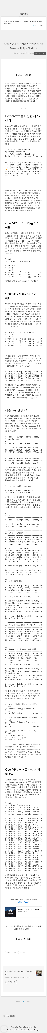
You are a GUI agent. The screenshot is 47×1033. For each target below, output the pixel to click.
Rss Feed (10, 1030)
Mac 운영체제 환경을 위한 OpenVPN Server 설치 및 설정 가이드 (23, 22)
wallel (34, 1027)
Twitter (18, 1030)
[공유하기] (12, 952)
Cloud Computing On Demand (18, 972)
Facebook (24, 1030)
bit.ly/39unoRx (24, 902)
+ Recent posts (8, 1016)
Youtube (31, 1030)
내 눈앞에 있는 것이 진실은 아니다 (17, 977)
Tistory (21, 1027)
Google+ (37, 1030)
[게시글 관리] (14, 952)
